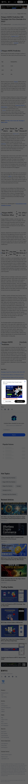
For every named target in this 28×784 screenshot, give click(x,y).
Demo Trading (8, 401)
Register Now (19, 401)
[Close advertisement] (25, 381)
